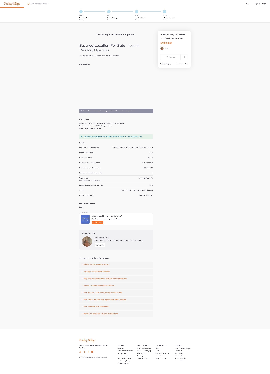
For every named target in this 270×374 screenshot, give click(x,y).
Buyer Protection (161, 358)
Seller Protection (161, 356)
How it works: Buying (144, 351)
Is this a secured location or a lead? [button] (96, 264)
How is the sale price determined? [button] (96, 306)
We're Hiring (179, 353)
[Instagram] (84, 351)
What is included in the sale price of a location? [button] (101, 314)
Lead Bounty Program (125, 361)
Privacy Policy (179, 361)
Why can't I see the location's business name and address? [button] (105, 279)
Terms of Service (180, 358)
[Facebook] (88, 351)
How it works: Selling (144, 348)
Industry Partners (180, 356)
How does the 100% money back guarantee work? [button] (103, 292)
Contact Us (178, 351)
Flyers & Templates (162, 353)
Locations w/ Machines (125, 351)
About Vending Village (182, 348)
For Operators (122, 353)
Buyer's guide (141, 356)
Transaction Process (143, 358)
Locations (121, 348)
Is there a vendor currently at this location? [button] (99, 285)
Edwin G (167, 48)
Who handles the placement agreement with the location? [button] (105, 300)
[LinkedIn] (91, 351)
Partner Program (123, 363)
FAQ (157, 351)
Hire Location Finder (124, 358)
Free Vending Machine (125, 356)
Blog (157, 348)
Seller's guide (141, 353)
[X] (80, 351)
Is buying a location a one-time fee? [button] (97, 271)
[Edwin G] (87, 241)
